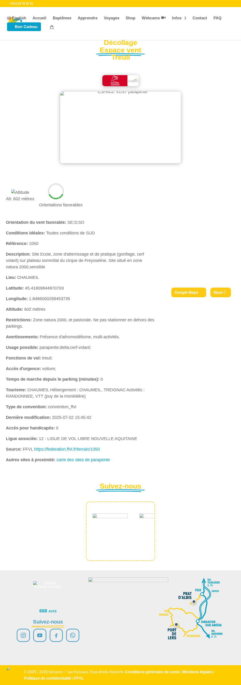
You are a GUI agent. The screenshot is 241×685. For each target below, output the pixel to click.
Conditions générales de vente (152, 672)
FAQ (217, 18)
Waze (218, 292)
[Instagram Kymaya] (23, 635)
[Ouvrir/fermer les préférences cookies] (12, 672)
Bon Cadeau (26, 26)
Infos (176, 18)
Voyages (111, 18)
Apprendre (87, 18)
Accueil (39, 18)
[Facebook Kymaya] (56, 635)
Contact (200, 18)
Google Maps (186, 292)
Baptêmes (62, 18)
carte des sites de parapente (83, 459)
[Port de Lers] (176, 624)
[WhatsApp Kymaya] (72, 635)
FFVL (79, 678)
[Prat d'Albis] (194, 601)
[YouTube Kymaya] (39, 635)
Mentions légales (197, 672)
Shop (130, 18)
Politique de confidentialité (47, 678)
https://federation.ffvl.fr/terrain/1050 (67, 449)
